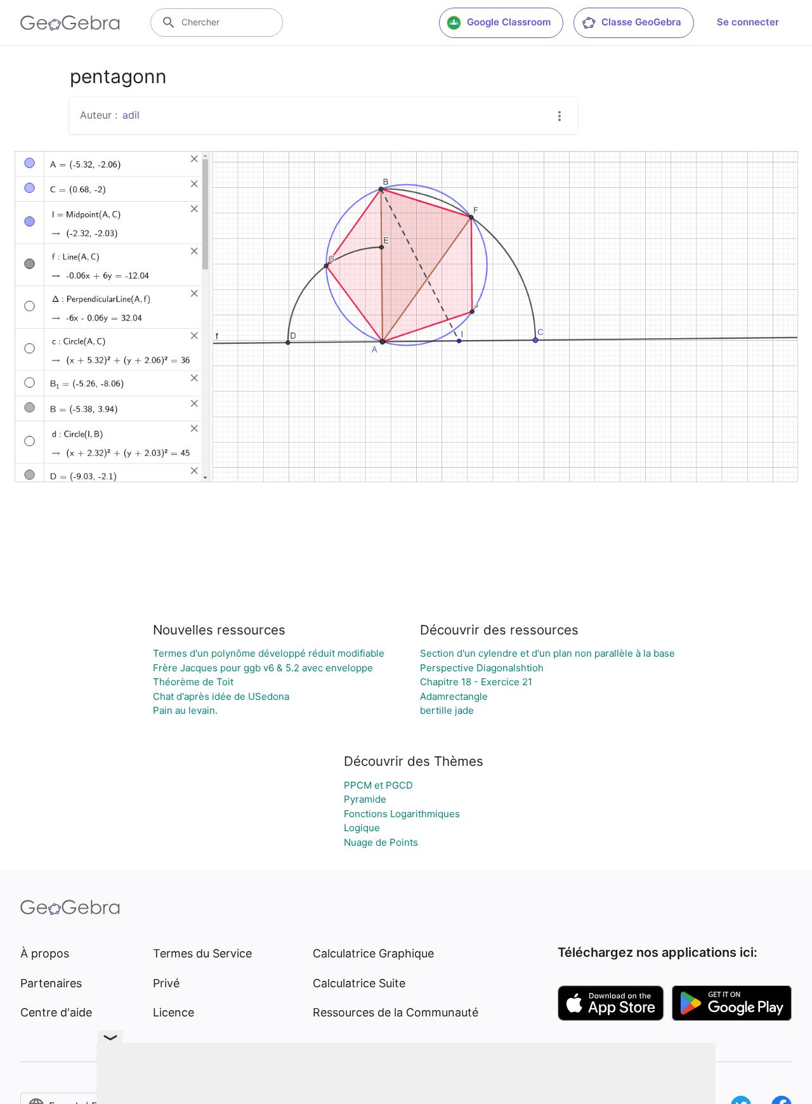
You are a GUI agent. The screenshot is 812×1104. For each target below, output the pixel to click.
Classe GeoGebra (641, 22)
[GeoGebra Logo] (70, 22)
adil (131, 114)
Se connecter (748, 22)
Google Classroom (509, 22)
